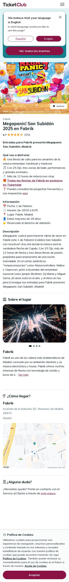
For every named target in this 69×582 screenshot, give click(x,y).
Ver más (23, 374)
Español (21, 38)
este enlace (48, 493)
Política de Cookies (14, 558)
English (48, 38)
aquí (25, 193)
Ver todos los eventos (34, 51)
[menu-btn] (62, 4)
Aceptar (34, 575)
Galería (60, 106)
